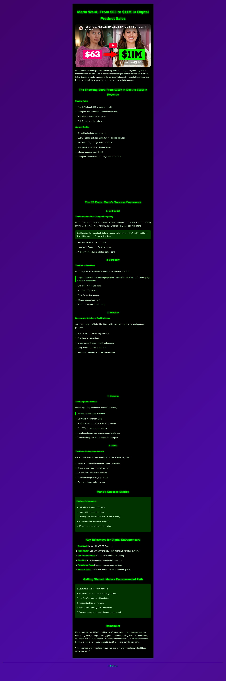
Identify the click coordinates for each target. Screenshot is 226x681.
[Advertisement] (113, 177)
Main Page (113, 666)
